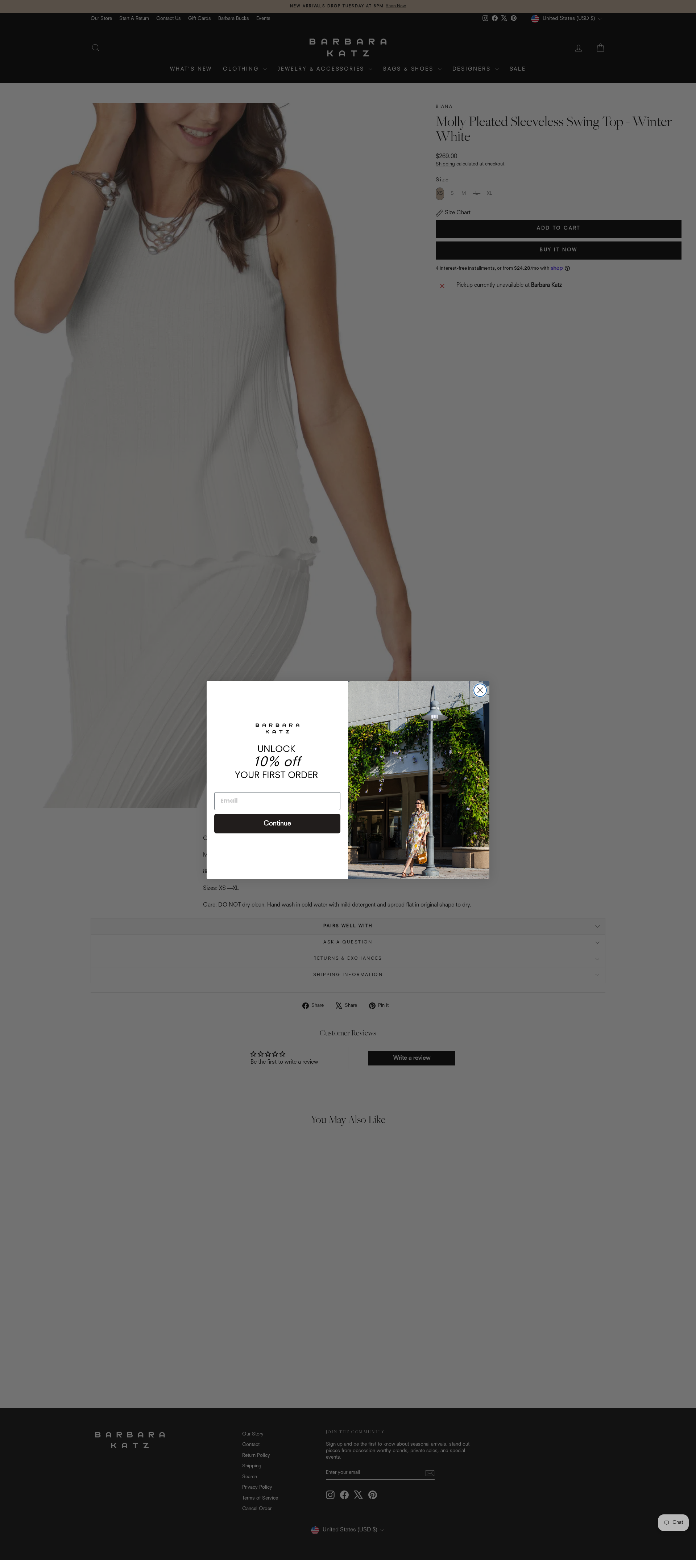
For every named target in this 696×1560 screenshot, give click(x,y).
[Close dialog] (480, 690)
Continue (277, 823)
